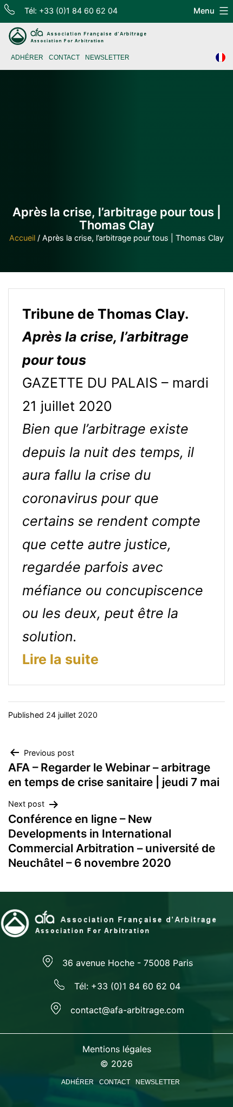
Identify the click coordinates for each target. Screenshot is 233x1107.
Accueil (22, 237)
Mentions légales (116, 1049)
